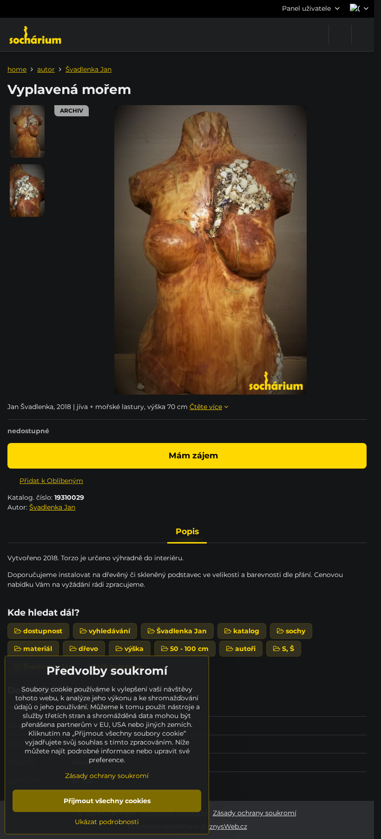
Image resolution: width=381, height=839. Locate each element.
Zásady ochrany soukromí (254, 813)
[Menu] (363, 34)
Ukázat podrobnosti (107, 822)
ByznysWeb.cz (224, 826)
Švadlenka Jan (52, 507)
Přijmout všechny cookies (107, 801)
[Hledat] (340, 34)
